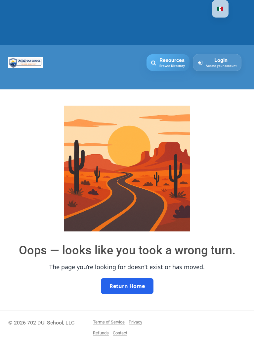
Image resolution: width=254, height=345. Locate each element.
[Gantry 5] (25, 62)
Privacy (135, 322)
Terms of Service (109, 322)
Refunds (101, 332)
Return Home (127, 286)
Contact (120, 332)
